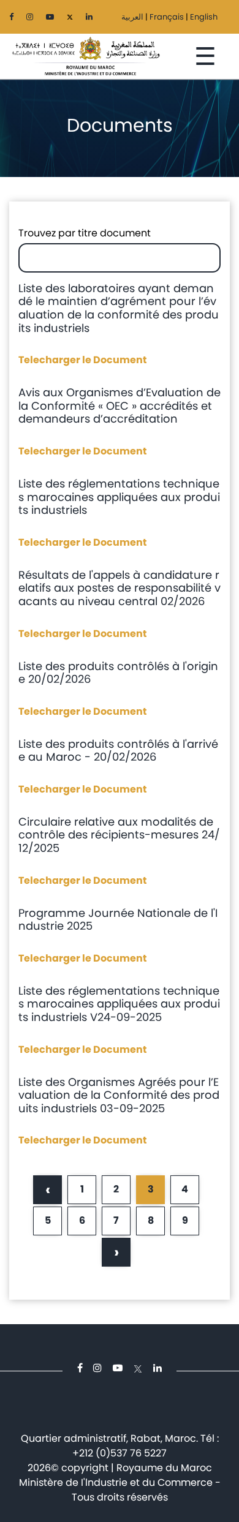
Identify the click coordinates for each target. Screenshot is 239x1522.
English (204, 17)
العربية (132, 17)
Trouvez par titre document (84, 233)
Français (167, 17)
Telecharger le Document (82, 360)
